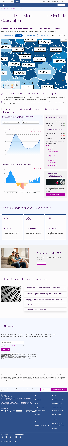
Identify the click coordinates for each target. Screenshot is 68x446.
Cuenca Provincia (52, 155)
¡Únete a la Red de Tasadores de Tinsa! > (9, 441)
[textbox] (11, 122)
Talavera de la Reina (53, 165)
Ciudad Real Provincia (53, 151)
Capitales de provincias (8, 35)
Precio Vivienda (7, 8)
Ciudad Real (52, 153)
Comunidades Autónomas (30, 35)
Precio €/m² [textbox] (25, 122)
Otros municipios (44, 35)
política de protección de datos (17, 345)
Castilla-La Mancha (15, 8)
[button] (45, 288)
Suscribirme (6, 349)
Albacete (51, 149)
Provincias (19, 35)
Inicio (2, 8)
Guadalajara (52, 160)
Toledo (51, 164)
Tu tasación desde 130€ (49, 253)
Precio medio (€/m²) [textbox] (56, 35)
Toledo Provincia (52, 162)
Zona (3, 120)
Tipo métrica (24, 120)
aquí (13, 404)
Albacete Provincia (52, 147)
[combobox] (57, 35)
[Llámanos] (62, 1)
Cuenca (51, 156)
